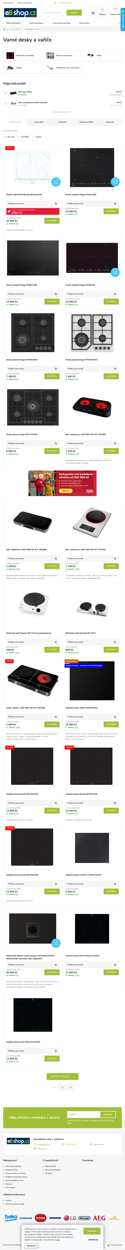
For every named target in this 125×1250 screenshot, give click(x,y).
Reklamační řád (11, 1170)
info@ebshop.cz (43, 1144)
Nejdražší (62, 122)
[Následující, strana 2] (62, 1087)
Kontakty (48, 1173)
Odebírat (108, 1114)
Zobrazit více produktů (61, 112)
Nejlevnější (38, 122)
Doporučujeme (15, 122)
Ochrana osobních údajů (15, 1204)
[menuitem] (15, 23)
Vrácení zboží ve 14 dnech (16, 1173)
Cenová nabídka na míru (15, 1181)
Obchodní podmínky (24, 3)
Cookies (9, 1200)
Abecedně (110, 122)
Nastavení (31, 1245)
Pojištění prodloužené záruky (16, 1177)
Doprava (9, 1184)
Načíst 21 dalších (61, 1076)
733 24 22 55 (71, 1144)
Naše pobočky (8, 3)
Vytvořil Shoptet (116, 1245)
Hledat (74, 12)
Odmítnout (93, 1239)
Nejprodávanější (86, 122)
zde (57, 1239)
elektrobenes (99, 1144)
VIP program (10, 1188)
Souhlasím (92, 1231)
